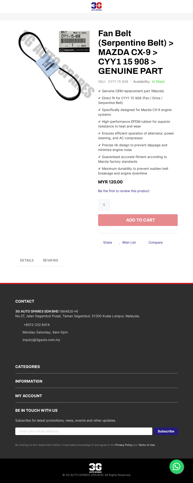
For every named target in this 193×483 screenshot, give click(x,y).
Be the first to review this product (123, 191)
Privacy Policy (124, 445)
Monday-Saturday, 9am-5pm (45, 332)
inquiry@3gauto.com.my (41, 340)
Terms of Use (146, 445)
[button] (127, 242)
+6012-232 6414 (36, 325)
